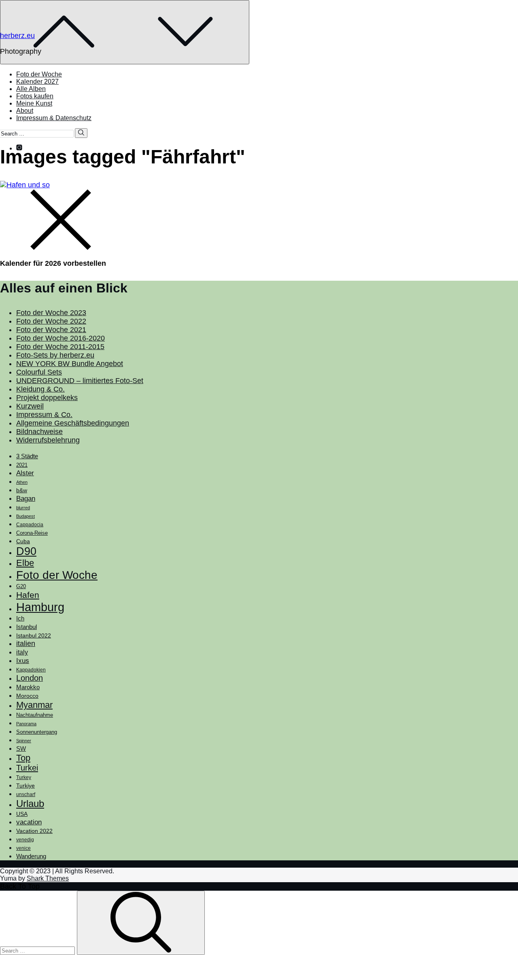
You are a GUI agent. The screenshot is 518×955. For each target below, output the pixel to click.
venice (23, 848)
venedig (25, 840)
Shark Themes (48, 878)
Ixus (22, 661)
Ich (20, 618)
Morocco (27, 695)
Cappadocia (29, 524)
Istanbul (26, 627)
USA (22, 814)
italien (25, 643)
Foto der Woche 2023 (51, 313)
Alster (25, 473)
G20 (21, 586)
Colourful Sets (39, 372)
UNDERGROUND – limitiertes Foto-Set (79, 381)
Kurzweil (30, 406)
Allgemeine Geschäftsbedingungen (72, 423)
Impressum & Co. (44, 415)
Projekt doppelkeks (47, 398)
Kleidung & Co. (40, 389)
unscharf (25, 794)
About (24, 110)
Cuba (23, 541)
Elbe (25, 563)
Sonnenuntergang (36, 732)
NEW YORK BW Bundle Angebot (69, 364)
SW (21, 748)
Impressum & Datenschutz (53, 117)
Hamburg (40, 607)
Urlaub (30, 803)
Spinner (23, 740)
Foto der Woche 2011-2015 (60, 347)
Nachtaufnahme (34, 715)
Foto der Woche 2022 (51, 321)
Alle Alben (31, 88)
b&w (21, 490)
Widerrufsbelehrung (48, 440)
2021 (22, 465)
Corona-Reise (32, 533)
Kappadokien (31, 670)
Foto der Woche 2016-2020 (60, 338)
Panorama (26, 723)
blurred (23, 507)
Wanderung (31, 856)
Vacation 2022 (34, 831)
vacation (29, 822)
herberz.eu (17, 36)
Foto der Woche (39, 74)
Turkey (23, 777)
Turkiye (25, 785)
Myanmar (34, 705)
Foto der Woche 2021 (51, 330)
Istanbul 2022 (33, 636)
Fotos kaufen (34, 96)
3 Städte (27, 456)
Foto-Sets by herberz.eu (55, 355)
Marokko (28, 687)
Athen (22, 482)
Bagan (25, 498)
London (29, 677)
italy (22, 652)
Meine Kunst (34, 103)
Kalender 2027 (37, 81)
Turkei (27, 767)
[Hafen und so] (25, 185)
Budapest (25, 516)
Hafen (27, 595)
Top (23, 758)
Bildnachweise (39, 432)
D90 (26, 551)
